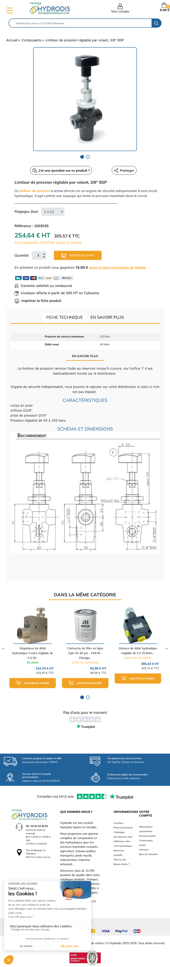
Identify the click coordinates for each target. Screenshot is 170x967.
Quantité (22, 255)
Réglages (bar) (26, 211)
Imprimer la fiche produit (41, 300)
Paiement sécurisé (123, 827)
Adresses (144, 849)
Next (166, 648)
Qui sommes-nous (123, 836)
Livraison (118, 823)
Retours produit (147, 835)
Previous (3, 648)
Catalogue (119, 832)
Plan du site (120, 859)
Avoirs (142, 845)
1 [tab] (82, 157)
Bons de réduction (148, 854)
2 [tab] (88, 157)
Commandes (146, 840)
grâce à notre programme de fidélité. (117, 267)
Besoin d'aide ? (121, 864)
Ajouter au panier (81, 255)
